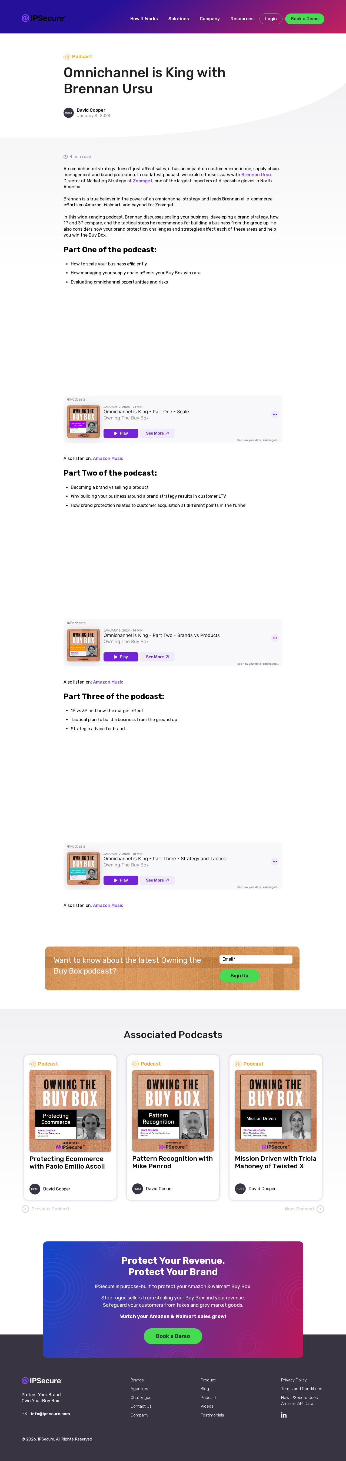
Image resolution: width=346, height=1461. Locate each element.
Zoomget (142, 180)
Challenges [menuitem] (141, 1397)
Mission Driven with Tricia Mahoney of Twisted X (276, 1162)
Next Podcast (299, 1208)
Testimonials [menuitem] (212, 1415)
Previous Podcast (51, 1208)
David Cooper (91, 110)
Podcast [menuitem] (208, 1397)
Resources (242, 18)
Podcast (82, 57)
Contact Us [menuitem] (141, 1406)
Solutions (178, 18)
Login (271, 18)
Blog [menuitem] (205, 1388)
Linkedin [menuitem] (302, 1415)
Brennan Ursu (256, 174)
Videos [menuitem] (207, 1406)
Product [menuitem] (208, 1380)
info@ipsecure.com (50, 1413)
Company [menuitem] (139, 1415)
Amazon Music (108, 458)
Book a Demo (305, 18)
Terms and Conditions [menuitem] (301, 1388)
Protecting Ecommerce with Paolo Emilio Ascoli (67, 1162)
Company (210, 18)
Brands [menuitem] (137, 1380)
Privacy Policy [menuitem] (294, 1380)
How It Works (144, 18)
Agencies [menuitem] (139, 1388)
